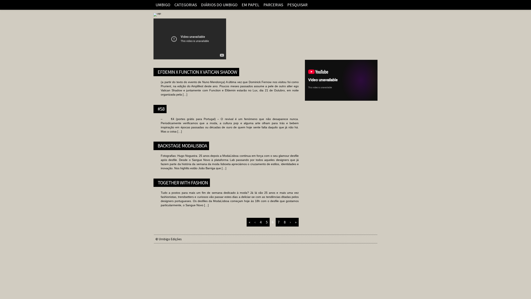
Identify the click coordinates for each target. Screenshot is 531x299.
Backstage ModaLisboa (182, 145)
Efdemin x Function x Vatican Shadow (197, 71)
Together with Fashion (183, 182)
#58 (161, 108)
